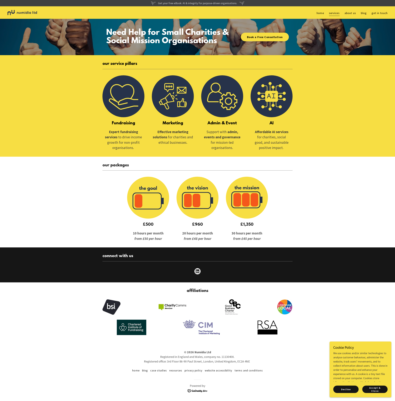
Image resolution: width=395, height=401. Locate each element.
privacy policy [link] (193, 370)
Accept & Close (374, 389)
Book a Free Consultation (265, 37)
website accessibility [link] (218, 370)
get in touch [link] (380, 13)
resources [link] (175, 370)
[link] (22, 12)
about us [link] (350, 13)
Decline (346, 389)
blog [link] (364, 13)
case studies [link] (158, 370)
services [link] (334, 13)
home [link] (320, 13)
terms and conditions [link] (249, 370)
